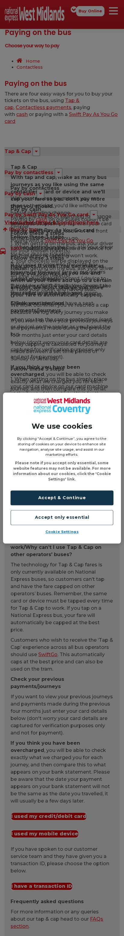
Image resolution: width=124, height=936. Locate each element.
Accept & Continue (62, 497)
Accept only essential (62, 517)
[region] (62, 468)
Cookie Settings (62, 532)
